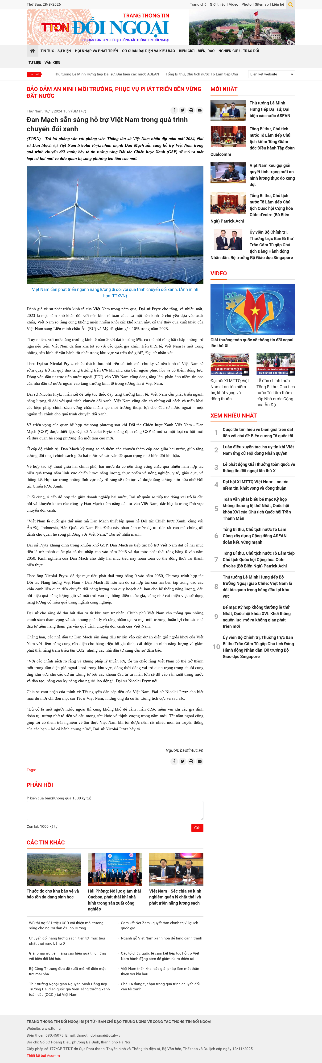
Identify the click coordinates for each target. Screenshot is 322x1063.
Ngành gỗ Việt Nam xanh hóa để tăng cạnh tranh (161, 938)
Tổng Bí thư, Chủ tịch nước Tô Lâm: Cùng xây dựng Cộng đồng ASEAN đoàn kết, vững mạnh (255, 536)
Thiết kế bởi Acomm (43, 1055)
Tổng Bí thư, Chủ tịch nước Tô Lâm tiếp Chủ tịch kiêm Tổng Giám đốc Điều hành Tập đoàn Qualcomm (221, 74)
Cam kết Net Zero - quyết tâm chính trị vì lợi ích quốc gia (159, 925)
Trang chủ (198, 4)
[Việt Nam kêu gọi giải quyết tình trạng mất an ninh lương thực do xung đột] (228, 172)
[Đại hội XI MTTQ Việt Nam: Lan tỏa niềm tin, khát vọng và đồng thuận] (230, 364)
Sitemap (262, 4)
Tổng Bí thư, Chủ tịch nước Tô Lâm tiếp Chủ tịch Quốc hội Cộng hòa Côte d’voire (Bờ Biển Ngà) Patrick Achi (252, 208)
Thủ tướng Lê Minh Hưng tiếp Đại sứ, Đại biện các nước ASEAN (77, 74)
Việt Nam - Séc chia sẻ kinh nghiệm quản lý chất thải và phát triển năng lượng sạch (175, 897)
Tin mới (34, 74)
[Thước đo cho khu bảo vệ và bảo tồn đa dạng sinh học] (54, 869)
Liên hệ (278, 4)
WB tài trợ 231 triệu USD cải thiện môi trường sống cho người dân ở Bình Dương (66, 925)
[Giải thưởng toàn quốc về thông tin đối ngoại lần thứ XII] (253, 309)
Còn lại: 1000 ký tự (42, 826)
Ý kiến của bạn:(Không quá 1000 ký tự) (59, 798)
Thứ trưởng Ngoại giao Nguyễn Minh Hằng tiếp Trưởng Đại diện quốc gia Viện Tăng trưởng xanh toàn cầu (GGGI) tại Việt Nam (69, 989)
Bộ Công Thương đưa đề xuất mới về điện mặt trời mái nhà (67, 971)
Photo (247, 4)
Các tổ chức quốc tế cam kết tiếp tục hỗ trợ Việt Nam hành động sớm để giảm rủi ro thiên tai (160, 956)
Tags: (31, 770)
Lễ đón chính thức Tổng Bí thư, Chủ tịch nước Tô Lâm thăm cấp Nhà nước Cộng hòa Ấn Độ (275, 392)
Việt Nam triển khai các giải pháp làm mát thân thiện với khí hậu (160, 971)
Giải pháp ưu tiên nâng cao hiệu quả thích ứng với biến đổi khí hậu (67, 956)
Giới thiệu (218, 4)
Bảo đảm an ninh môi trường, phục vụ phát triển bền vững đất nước (114, 92)
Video (233, 4)
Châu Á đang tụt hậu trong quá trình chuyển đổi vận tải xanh (160, 986)
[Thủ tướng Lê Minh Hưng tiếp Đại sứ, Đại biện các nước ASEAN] (228, 110)
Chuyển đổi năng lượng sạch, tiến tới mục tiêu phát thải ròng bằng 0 (67, 941)
